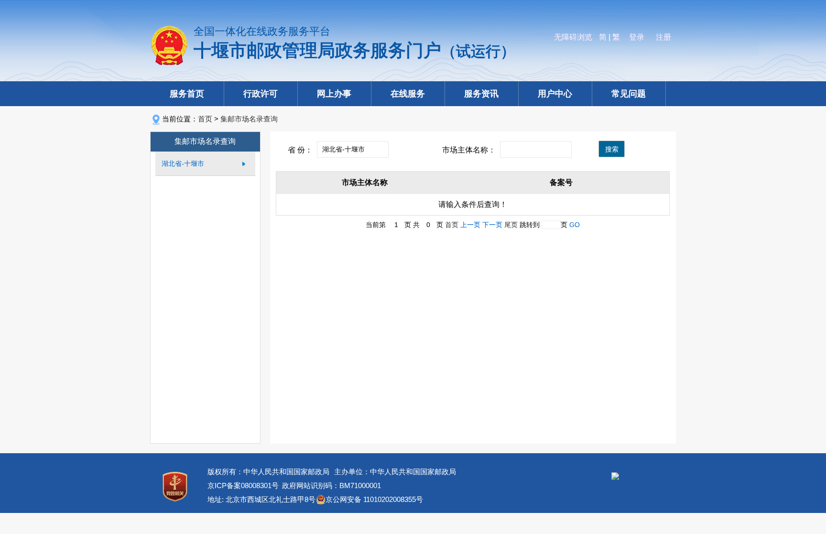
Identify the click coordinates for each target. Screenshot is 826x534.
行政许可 (260, 93)
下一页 (492, 225)
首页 (205, 119)
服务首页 (187, 93)
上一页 (470, 225)
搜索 (612, 149)
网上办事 (334, 93)
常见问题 (628, 93)
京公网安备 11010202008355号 (374, 499)
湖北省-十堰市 (183, 163)
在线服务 (408, 93)
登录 (636, 37)
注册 (663, 37)
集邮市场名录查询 (249, 119)
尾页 (511, 225)
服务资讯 (481, 93)
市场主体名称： (469, 150)
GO (574, 225)
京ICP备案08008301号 (243, 485)
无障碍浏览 (573, 37)
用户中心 (555, 93)
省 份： (300, 150)
